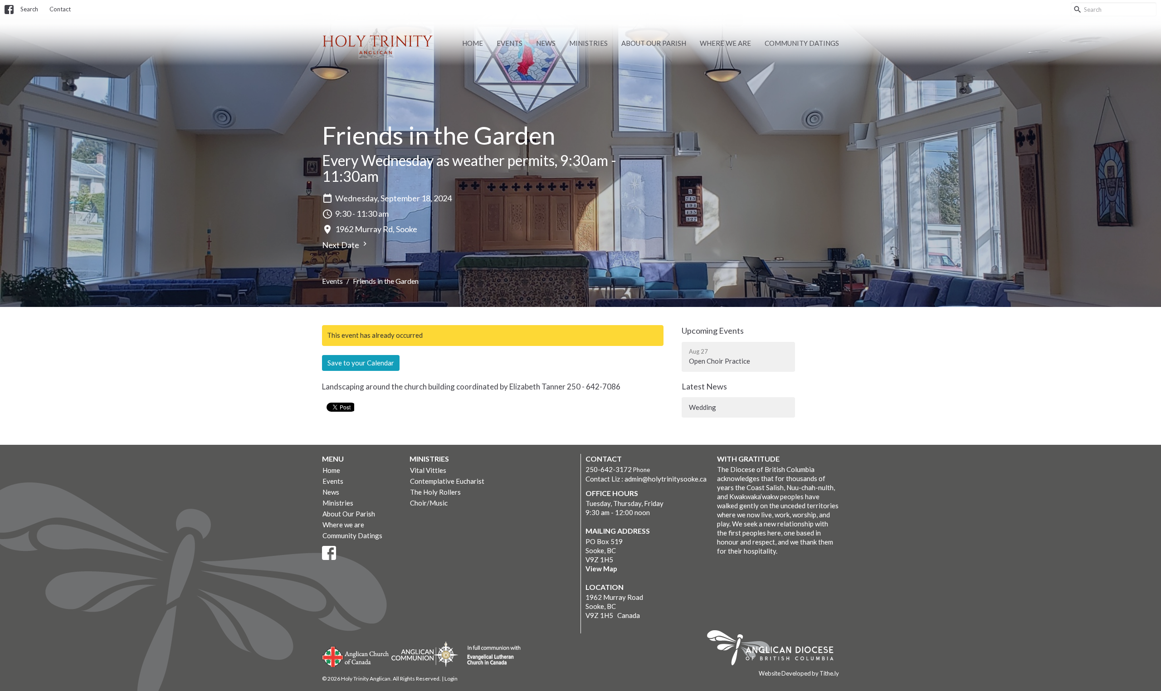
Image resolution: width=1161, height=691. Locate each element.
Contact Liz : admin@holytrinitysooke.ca (646, 479)
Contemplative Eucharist (447, 481)
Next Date (341, 245)
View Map (601, 568)
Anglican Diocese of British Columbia (775, 649)
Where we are (725, 43)
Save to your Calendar (360, 363)
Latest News (704, 386)
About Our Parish (653, 43)
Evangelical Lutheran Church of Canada (490, 655)
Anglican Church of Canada (356, 655)
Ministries (588, 43)
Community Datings (802, 43)
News (546, 43)
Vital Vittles (428, 470)
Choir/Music (429, 503)
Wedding (702, 407)
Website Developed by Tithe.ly (799, 673)
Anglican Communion (425, 654)
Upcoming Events (713, 331)
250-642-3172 (608, 469)
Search (29, 9)
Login (451, 678)
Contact (60, 9)
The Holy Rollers (435, 492)
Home (472, 43)
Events (509, 43)
